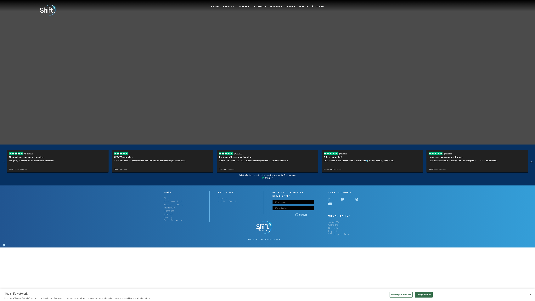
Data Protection (173, 220)
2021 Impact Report (340, 234)
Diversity (333, 228)
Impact (332, 231)
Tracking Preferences (401, 294)
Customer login (173, 201)
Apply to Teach (227, 201)
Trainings (259, 6)
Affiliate (168, 214)
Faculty (228, 6)
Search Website (173, 204)
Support (223, 198)
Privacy (168, 217)
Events (290, 6)
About (215, 6)
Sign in (318, 6)
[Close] (530, 295)
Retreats (276, 6)
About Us (333, 221)
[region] (267, 295)
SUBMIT (301, 215)
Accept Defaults (423, 294)
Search (303, 6)
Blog (166, 198)
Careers (333, 224)
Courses (243, 6)
